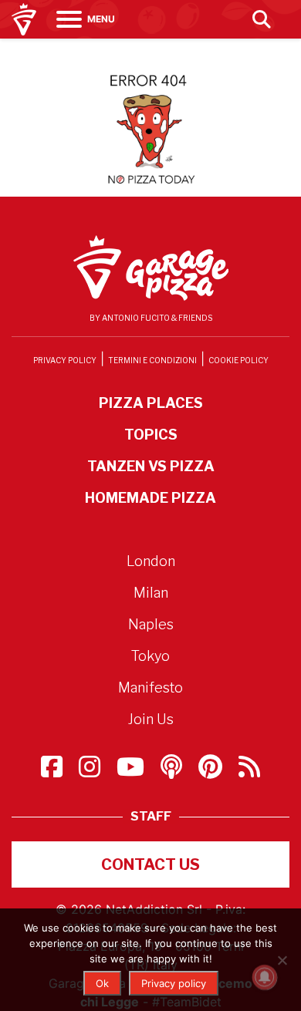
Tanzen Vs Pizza (151, 466)
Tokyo (150, 656)
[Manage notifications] (264, 977)
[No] (281, 960)
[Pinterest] (212, 771)
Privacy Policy (64, 360)
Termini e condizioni (152, 360)
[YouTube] (132, 771)
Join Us (151, 719)
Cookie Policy (238, 360)
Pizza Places (151, 403)
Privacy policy (173, 983)
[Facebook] (54, 771)
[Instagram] (91, 771)
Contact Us (150, 864)
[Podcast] (173, 771)
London (151, 561)
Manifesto (150, 687)
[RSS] (249, 771)
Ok (102, 983)
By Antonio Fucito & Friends (151, 317)
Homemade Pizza (150, 498)
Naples (151, 624)
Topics (151, 434)
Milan (151, 593)
